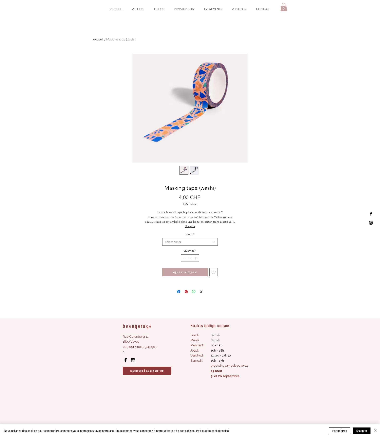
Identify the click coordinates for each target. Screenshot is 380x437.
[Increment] (196, 258)
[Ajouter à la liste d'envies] (213, 272)
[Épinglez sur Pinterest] (186, 291)
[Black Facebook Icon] (125, 360)
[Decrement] (183, 258)
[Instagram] (371, 222)
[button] (283, 7)
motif (190, 234)
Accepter (361, 431)
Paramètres (339, 431)
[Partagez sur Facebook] (178, 291)
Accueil (98, 39)
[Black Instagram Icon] (133, 360)
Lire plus (190, 226)
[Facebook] (371, 213)
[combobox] (190, 242)
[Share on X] (201, 291)
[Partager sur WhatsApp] (193, 291)
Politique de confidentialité (212, 431)
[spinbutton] (190, 258)
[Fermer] (375, 430)
